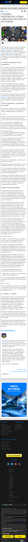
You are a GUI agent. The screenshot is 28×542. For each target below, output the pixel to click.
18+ (10, 499)
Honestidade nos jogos (6, 426)
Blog (9, 8)
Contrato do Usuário (5, 429)
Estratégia (14, 8)
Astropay (11, 478)
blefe (22, 247)
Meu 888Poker (18, 426)
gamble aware (12, 500)
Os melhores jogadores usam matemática (10, 5)
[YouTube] (15, 464)
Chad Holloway (8, 43)
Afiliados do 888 (5, 433)
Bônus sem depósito (5, 441)
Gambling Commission (18, 521)
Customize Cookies (5, 533)
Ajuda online (4, 434)
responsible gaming (13, 497)
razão (19, 192)
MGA (10, 488)
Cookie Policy (15, 531)
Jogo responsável (5, 427)
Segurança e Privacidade (6, 431)
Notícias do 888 (18, 427)
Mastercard (11, 469)
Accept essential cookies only (8, 536)
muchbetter (11, 480)
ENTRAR (16, 2)
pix (9, 474)
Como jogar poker (5, 445)
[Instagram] (19, 464)
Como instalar (4, 443)
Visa (10, 467)
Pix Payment (12, 476)
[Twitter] (11, 464)
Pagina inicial (4, 8)
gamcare (11, 486)
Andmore (11, 481)
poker (4, 48)
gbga (10, 490)
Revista (17, 429)
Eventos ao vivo (18, 424)
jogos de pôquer (9, 53)
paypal (10, 473)
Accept (20, 536)
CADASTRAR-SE (23, 2)
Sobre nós (3, 424)
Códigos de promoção (6, 448)
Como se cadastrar (5, 447)
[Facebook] (8, 464)
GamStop (11, 495)
